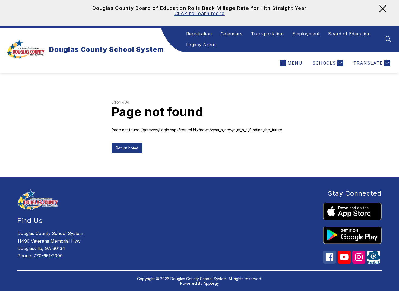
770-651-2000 (48, 255)
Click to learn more (199, 13)
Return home (127, 148)
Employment (305, 33)
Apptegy (211, 283)
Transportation (267, 33)
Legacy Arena (201, 44)
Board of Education (349, 33)
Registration (199, 33)
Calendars (232, 33)
